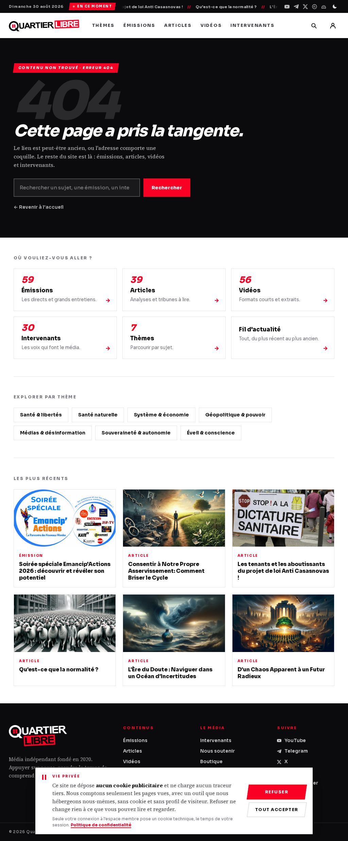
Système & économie (161, 415)
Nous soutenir (217, 751)
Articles (178, 25)
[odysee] (314, 6)
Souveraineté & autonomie (136, 433)
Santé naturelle (98, 415)
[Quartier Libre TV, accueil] (44, 25)
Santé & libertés (41, 415)
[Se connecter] (332, 25)
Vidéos (211, 25)
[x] (305, 6)
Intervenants (252, 25)
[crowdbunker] (323, 6)
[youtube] (287, 6)
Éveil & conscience (211, 433)
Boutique (211, 762)
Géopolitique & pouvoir (235, 415)
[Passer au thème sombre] (334, 6)
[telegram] (296, 6)
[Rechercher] (313, 25)
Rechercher (167, 188)
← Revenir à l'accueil (39, 207)
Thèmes (103, 25)
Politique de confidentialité (101, 824)
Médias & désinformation (52, 433)
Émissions (139, 25)
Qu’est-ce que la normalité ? (212, 6)
